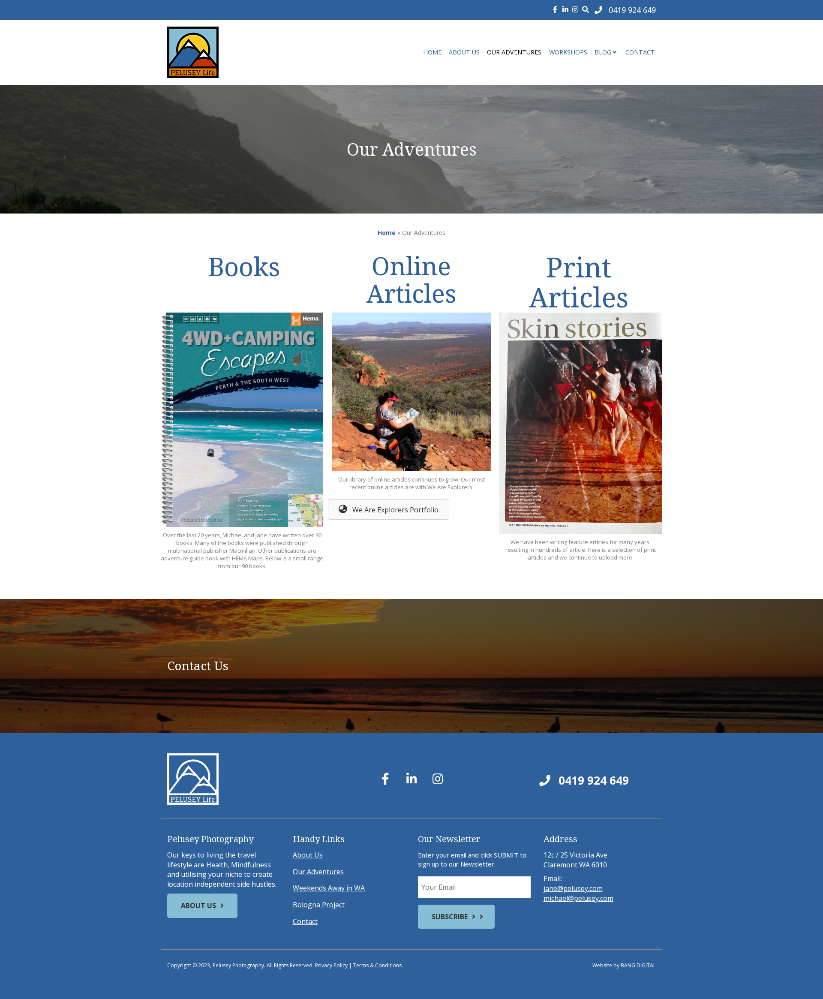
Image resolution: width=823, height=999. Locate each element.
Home (432, 52)
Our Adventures (514, 52)
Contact (640, 52)
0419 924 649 (592, 780)
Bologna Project (319, 904)
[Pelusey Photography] (244, 52)
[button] (388, 510)
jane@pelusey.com (573, 888)
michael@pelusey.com (578, 898)
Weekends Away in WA (329, 888)
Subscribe (450, 916)
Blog (603, 52)
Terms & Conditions (377, 965)
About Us (464, 52)
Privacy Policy (331, 965)
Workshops (568, 52)
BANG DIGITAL (638, 965)
